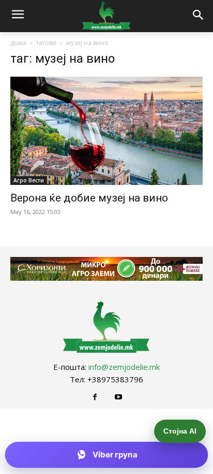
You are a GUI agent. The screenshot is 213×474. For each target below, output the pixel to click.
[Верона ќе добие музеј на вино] (106, 131)
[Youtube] (118, 397)
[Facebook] (95, 397)
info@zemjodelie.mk (124, 367)
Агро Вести (28, 180)
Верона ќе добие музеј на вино (89, 198)
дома (18, 42)
